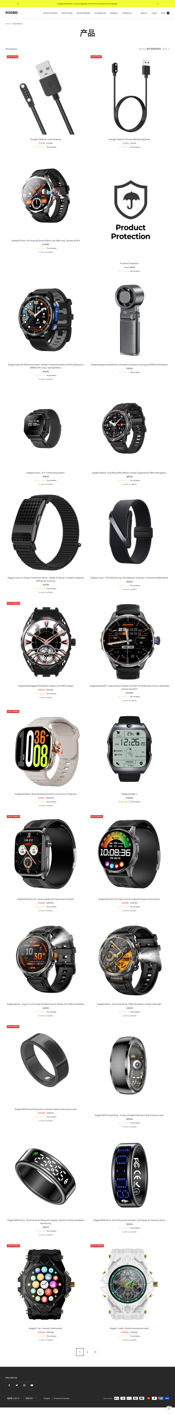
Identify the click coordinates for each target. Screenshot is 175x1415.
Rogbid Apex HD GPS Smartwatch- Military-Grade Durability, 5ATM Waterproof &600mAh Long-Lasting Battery (45, 366)
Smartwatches (50, 13)
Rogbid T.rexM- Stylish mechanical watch (129, 1328)
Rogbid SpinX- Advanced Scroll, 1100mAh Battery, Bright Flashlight (129, 1004)
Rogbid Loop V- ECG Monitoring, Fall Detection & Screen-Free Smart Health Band (129, 577)
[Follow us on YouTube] (32, 1385)
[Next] (95, 1352)
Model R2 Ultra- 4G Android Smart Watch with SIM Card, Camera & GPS (46, 240)
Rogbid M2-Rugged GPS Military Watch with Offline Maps (45, 686)
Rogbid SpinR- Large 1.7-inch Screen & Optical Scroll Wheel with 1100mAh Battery (45, 1004)
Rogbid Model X (129, 794)
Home (8, 23)
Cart (165, 13)
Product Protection (129, 263)
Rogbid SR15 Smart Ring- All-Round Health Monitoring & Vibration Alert (129, 1115)
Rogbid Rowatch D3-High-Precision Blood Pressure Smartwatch (129, 899)
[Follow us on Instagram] (24, 1385)
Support (114, 13)
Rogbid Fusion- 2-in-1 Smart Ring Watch (46, 472)
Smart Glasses (83, 13)
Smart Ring (67, 13)
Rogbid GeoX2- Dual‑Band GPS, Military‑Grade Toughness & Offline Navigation (129, 472)
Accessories (100, 13)
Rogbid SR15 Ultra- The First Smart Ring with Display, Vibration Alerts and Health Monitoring (45, 1222)
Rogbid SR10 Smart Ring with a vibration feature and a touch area (45, 1109)
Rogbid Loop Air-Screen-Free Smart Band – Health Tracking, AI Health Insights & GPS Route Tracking (46, 579)
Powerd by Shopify (61, 1398)
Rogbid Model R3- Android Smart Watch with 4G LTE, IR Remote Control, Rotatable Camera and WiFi (129, 687)
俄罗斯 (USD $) (13, 1398)
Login (154, 13)
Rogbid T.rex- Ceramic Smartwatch (45, 1328)
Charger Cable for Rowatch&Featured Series (129, 139)
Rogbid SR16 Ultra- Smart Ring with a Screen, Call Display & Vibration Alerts (129, 1220)
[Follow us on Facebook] (9, 1385)
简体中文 (29, 1398)
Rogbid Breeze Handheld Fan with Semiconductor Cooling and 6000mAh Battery (129, 364)
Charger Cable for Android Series (45, 139)
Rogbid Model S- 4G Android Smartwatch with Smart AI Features (45, 794)
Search (144, 13)
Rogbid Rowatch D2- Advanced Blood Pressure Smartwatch (45, 899)
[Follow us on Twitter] (17, 1385)
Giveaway (127, 13)
